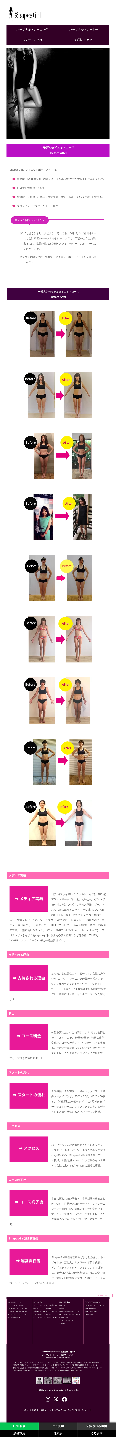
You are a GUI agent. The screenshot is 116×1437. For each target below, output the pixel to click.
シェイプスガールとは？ (16, 1305)
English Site (89, 1314)
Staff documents (91, 1311)
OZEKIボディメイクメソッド (17, 1308)
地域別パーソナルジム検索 (42, 1308)
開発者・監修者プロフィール (69, 1311)
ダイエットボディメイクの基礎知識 (45, 1305)
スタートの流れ (32, 40)
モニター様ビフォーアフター (17, 1314)
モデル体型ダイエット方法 (42, 1314)
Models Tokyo (64, 1317)
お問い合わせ (83, 40)
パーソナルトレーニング (32, 29)
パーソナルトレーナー (83, 29)
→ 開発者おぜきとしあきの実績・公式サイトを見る (58, 1390)
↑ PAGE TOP (103, 1295)
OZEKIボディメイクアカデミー (95, 1305)
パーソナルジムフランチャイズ (69, 1314)
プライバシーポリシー (66, 1320)
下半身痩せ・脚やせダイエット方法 (45, 1311)
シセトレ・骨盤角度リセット (17, 1311)
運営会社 (62, 1308)
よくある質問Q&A (14, 1317)
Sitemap (62, 1323)
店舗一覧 (62, 1305)
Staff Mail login (90, 1308)
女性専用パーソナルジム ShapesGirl (54, 1410)
